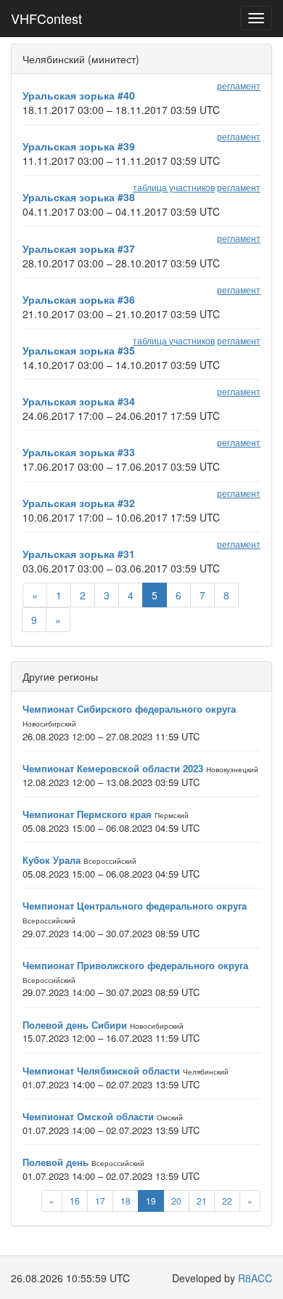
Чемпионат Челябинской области (101, 1070)
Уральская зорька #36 (78, 299)
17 (100, 1200)
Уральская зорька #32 (78, 502)
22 (227, 1200)
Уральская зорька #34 (78, 401)
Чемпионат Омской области (88, 1116)
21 (202, 1200)
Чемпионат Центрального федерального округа (134, 905)
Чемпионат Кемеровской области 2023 (112, 768)
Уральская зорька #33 (78, 452)
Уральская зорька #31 (78, 553)
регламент (239, 85)
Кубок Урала (51, 860)
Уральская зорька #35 (78, 350)
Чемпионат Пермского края (87, 814)
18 (125, 1200)
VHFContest (46, 18)
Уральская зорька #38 (78, 197)
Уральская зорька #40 (78, 95)
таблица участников (174, 187)
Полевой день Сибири (74, 1025)
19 (151, 1200)
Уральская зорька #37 (78, 248)
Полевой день (55, 1162)
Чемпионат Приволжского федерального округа (135, 965)
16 (75, 1200)
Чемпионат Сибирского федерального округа (129, 709)
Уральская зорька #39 (78, 146)
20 (176, 1200)
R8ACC (255, 1278)
